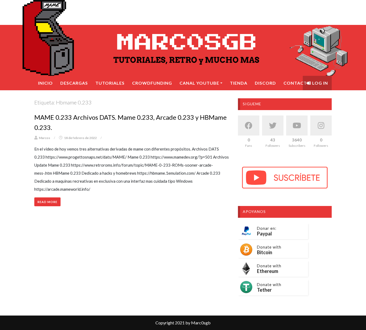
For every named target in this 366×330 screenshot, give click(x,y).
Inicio (45, 82)
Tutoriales (110, 82)
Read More (47, 202)
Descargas (74, 82)
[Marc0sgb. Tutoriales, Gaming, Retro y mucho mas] (183, 38)
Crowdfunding (152, 82)
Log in (319, 82)
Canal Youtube (199, 82)
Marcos (44, 138)
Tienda (238, 82)
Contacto (297, 82)
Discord (265, 82)
